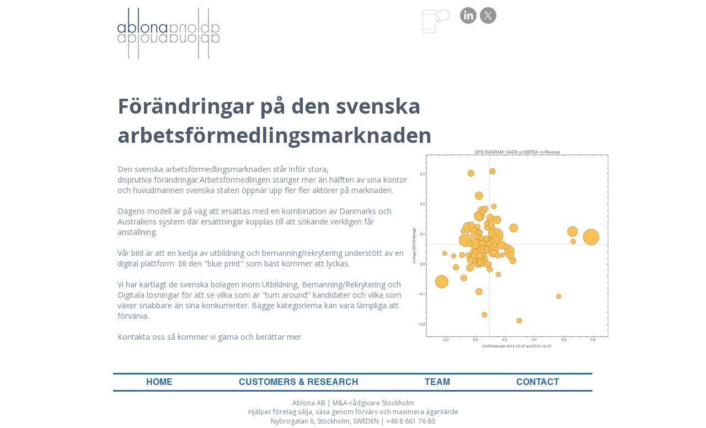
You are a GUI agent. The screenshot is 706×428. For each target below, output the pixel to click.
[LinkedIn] (468, 15)
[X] (488, 15)
